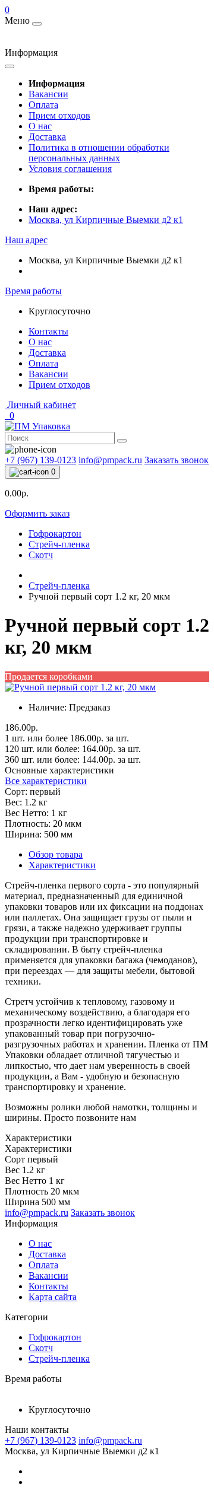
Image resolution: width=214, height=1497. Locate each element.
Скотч (41, 555)
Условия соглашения (70, 169)
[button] (26, 240)
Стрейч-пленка (59, 544)
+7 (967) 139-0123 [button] (40, 1440)
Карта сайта (53, 1297)
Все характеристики (46, 781)
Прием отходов (59, 115)
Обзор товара (56, 854)
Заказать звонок (176, 460)
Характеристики (62, 865)
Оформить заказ (37, 513)
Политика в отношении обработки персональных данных (99, 152)
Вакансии (48, 94)
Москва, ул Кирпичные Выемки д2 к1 (106, 220)
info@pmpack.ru (110, 1440)
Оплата (43, 105)
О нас (40, 126)
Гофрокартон (55, 533)
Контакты (48, 331)
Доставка (47, 137)
